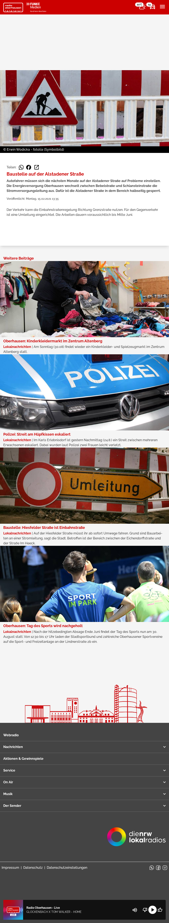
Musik (8, 794)
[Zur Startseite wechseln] (13, 7)
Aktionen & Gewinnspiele (23, 759)
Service (9, 770)
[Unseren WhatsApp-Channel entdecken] (151, 867)
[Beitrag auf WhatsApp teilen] (21, 167)
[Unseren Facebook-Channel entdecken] (158, 867)
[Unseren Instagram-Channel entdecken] (164, 867)
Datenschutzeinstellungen (67, 868)
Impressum (10, 868)
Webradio (11, 735)
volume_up (135, 910)
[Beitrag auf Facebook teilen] (28, 167)
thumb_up (159, 909)
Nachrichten (13, 747)
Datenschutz (33, 868)
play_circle (152, 910)
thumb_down (145, 909)
